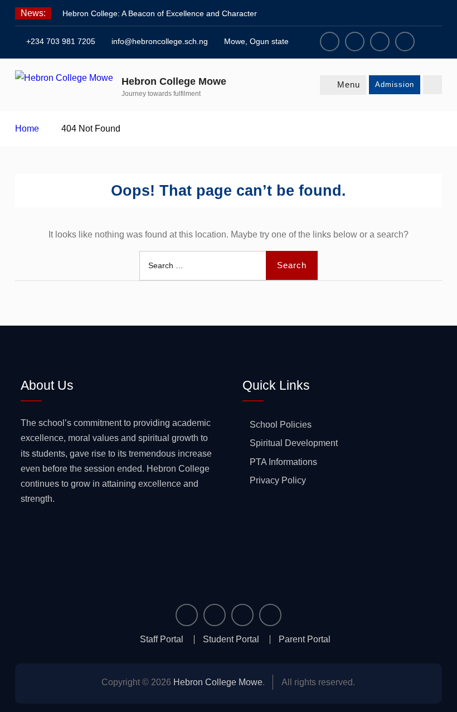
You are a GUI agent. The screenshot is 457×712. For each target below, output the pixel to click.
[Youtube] (405, 41)
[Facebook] (329, 41)
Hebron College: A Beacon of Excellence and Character (159, 13)
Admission (394, 84)
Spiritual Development (294, 443)
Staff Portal (161, 639)
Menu (348, 84)
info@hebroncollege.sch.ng (159, 41)
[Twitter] (380, 41)
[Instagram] (354, 41)
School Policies (281, 424)
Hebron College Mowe (173, 81)
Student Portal (231, 639)
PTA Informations (283, 462)
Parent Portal (304, 639)
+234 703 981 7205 (60, 41)
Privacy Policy (278, 480)
